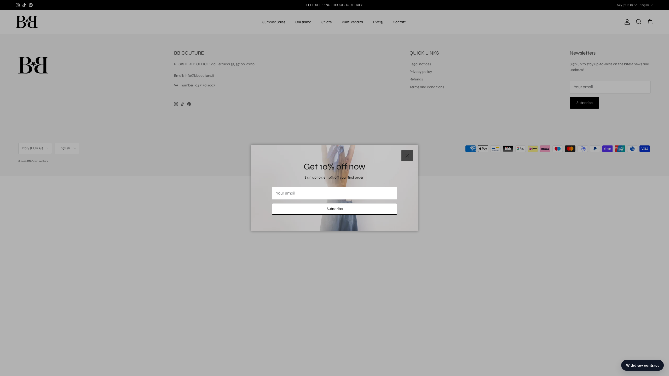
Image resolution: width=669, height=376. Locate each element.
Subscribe (335, 209)
